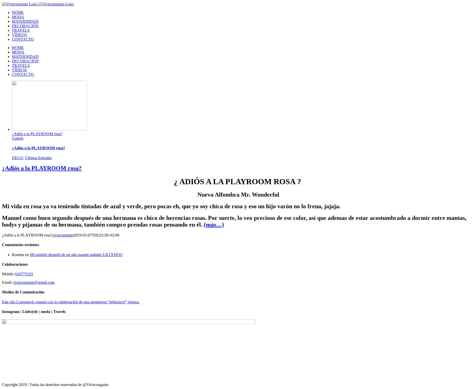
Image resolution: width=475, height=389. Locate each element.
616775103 (24, 274)
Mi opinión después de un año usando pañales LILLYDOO (76, 255)
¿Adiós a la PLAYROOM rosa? (37, 134)
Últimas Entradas (38, 158)
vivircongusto (62, 235)
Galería (17, 138)
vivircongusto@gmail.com (33, 282)
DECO (17, 158)
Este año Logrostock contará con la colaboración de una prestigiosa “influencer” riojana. (71, 302)
